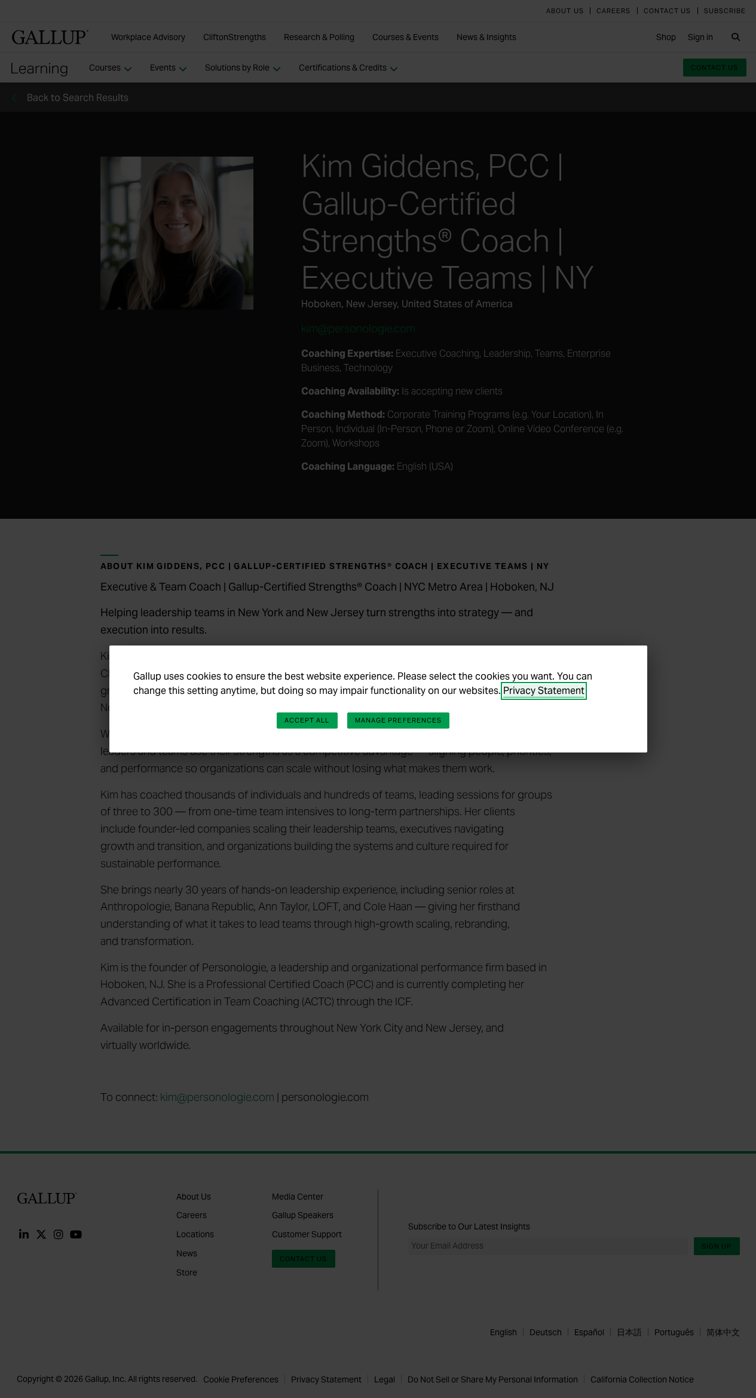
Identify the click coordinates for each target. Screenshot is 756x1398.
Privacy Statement (543, 690)
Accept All (307, 720)
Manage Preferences (398, 720)
